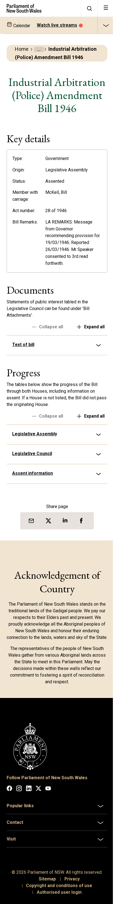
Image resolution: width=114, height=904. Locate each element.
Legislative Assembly (34, 455)
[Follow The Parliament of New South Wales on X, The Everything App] (38, 815)
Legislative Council (32, 475)
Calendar (21, 25)
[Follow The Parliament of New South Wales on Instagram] (19, 815)
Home (21, 49)
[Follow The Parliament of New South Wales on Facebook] (9, 815)
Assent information (32, 494)
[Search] (89, 8)
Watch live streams (57, 25)
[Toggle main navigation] (105, 8)
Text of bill (23, 366)
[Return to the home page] (40, 8)
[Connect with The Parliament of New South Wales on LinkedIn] (29, 815)
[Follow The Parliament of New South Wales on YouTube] (48, 815)
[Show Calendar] (105, 25)
